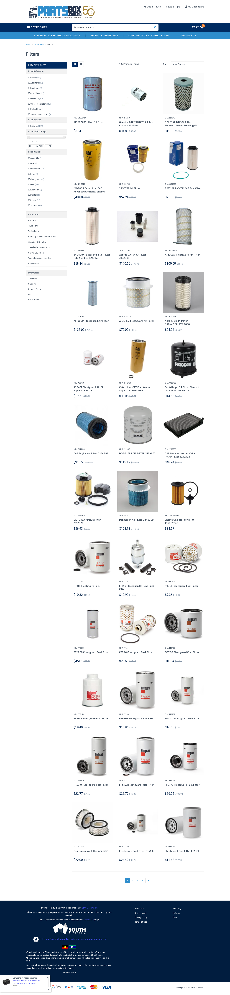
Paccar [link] (35, 200)
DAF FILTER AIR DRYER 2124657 (137, 453)
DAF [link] (33, 163)
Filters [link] (35, 77)
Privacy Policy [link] (141, 917)
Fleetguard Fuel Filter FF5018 (182, 851)
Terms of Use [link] (141, 922)
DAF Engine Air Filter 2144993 (91, 453)
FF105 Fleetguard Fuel (87, 586)
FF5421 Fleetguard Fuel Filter (136, 784)
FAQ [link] (30, 294)
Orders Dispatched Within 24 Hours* (148, 35)
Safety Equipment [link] (36, 253)
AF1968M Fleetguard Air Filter (182, 254)
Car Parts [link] (32, 220)
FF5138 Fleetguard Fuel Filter (182, 652)
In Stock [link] (36, 126)
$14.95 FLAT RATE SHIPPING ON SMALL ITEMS (57, 35)
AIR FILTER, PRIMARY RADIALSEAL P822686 (177, 322)
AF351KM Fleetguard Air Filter (136, 321)
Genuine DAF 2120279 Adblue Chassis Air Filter (136, 124)
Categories (39, 27)
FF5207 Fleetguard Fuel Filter (182, 718)
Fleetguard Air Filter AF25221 (91, 851)
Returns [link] (176, 913)
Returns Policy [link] (34, 289)
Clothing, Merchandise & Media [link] (42, 236)
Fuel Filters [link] (37, 93)
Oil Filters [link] (36, 98)
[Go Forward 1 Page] (148, 880)
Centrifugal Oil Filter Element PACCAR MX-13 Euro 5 (182, 389)
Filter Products (37, 65)
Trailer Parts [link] (33, 231)
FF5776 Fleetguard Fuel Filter (182, 784)
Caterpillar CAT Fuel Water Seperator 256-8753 (134, 389)
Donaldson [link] (37, 168)
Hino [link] (34, 184)
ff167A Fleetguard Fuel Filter (181, 586)
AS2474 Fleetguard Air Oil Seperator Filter (89, 389)
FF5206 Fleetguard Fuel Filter (137, 718)
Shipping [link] (32, 284)
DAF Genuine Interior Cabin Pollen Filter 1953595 (180, 455)
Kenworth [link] (36, 190)
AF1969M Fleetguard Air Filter (91, 321)
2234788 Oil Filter (129, 188)
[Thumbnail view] (75, 64)
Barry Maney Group (90, 908)
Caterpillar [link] (36, 158)
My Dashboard (195, 6)
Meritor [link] (35, 195)
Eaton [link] (34, 174)
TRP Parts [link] (36, 205)
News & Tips (173, 6)
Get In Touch (153, 6)
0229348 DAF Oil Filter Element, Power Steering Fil (181, 124)
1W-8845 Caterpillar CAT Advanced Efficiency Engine (89, 190)
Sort (165, 64)
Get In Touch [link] (33, 299)
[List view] (81, 64)
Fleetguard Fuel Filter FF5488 (136, 851)
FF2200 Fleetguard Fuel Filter (91, 652)
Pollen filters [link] (37, 109)
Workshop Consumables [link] (39, 258)
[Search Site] (155, 27)
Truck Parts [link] (33, 226)
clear (48, 146)
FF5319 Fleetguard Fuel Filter (91, 784)
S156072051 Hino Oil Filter (89, 122)
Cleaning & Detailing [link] (37, 242)
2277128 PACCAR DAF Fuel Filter (183, 188)
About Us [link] (32, 279)
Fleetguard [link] (37, 179)
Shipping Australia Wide (104, 35)
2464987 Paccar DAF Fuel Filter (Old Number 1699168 (92, 256)
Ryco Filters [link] (33, 263)
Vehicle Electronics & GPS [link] (39, 247)
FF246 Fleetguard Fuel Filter (136, 652)
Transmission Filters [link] (40, 114)
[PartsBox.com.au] (61, 11)
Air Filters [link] (36, 83)
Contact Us (89, 920)
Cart (198, 27)
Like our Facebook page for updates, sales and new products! (73, 939)
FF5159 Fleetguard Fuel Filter (91, 718)
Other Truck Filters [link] (40, 104)
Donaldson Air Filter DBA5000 (136, 519)
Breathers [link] (36, 88)
